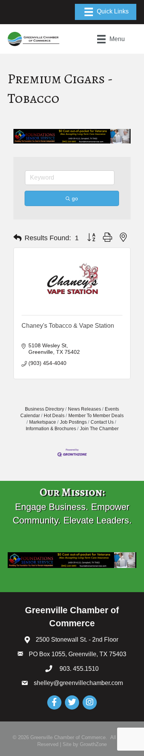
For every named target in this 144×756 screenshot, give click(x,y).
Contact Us (102, 422)
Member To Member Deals (96, 415)
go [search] (75, 198)
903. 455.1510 (78, 668)
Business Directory (44, 409)
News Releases (84, 409)
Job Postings (73, 422)
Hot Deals (54, 415)
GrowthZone (93, 744)
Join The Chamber (99, 428)
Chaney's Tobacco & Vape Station (68, 325)
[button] (17, 238)
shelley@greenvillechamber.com (78, 683)
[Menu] (105, 12)
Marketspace (42, 422)
